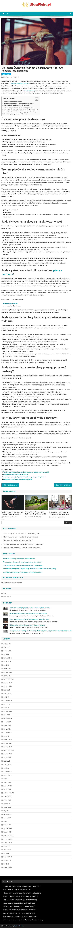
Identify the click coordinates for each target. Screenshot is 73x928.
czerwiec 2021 (8, 807)
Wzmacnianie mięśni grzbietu (20, 83)
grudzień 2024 (8, 711)
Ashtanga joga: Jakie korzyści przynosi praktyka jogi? (19, 906)
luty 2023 (6, 736)
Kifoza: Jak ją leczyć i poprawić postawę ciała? (17, 889)
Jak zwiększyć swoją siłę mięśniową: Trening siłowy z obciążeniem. (24, 477)
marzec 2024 (8, 722)
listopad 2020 (8, 832)
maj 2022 (6, 768)
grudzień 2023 (8, 729)
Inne (5, 593)
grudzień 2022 (8, 743)
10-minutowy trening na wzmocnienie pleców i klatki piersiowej (22, 886)
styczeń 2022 (8, 782)
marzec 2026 (8, 661)
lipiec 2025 (7, 690)
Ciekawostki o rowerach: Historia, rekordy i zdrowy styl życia (27, 625)
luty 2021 (6, 821)
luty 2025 (6, 708)
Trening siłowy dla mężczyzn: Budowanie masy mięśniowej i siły (35, 513)
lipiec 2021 (7, 803)
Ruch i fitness (6, 74)
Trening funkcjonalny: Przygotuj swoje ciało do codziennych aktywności (26, 472)
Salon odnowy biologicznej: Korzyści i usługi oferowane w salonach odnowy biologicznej (29, 568)
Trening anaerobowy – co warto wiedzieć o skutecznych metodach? (24, 544)
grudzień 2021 (8, 786)
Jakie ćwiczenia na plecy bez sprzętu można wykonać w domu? (21, 109)
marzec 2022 (8, 775)
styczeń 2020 (8, 867)
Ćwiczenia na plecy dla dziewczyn (13, 101)
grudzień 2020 (8, 828)
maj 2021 (6, 810)
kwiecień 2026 (8, 658)
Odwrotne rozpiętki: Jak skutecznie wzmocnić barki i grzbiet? (22, 533)
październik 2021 (9, 793)
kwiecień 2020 (8, 857)
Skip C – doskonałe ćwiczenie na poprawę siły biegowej (19, 910)
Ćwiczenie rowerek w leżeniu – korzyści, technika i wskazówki (59, 513)
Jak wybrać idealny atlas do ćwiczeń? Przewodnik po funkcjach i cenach (11, 485)
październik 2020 (9, 835)
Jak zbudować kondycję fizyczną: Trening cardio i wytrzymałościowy (30, 608)
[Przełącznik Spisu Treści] (36, 99)
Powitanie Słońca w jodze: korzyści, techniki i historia (19, 558)
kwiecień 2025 (8, 700)
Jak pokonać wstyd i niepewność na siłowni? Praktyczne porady (22, 572)
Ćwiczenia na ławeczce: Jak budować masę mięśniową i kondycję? (29, 619)
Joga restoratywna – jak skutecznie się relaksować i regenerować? (23, 565)
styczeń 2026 (8, 668)
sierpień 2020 (8, 842)
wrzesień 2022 (8, 754)
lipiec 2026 (7, 647)
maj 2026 (6, 654)
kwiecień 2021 (8, 814)
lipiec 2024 (7, 715)
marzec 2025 (8, 704)
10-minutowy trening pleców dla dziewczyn (15, 114)
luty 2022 (6, 778)
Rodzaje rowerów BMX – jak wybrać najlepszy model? (19, 913)
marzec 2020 (8, 860)
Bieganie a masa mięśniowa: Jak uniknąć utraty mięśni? (20, 916)
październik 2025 (9, 679)
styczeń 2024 (8, 725)
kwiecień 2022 (8, 771)
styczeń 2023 (8, 739)
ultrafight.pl (15, 77)
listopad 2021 (8, 789)
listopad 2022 (8, 747)
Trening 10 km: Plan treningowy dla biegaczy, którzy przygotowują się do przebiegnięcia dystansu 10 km (40, 631)
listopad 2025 (8, 676)
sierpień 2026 (8, 644)
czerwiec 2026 (8, 651)
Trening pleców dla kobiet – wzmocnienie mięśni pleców (19, 103)
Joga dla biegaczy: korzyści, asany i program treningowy (20, 899)
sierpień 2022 (8, 757)
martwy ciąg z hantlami (10, 303)
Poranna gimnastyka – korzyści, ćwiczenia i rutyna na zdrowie (28, 613)
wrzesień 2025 (8, 683)
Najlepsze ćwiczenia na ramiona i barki (15, 474)
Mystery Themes (18, 926)
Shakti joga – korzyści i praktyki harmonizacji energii (63, 485)
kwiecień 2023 (8, 732)
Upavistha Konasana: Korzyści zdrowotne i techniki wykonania (22, 547)
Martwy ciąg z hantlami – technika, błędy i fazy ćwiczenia (21, 537)
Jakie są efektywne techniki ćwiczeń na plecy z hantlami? (19, 107)
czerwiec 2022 (8, 764)
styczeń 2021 (8, 825)
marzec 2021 (8, 818)
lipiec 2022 (7, 761)
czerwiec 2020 (8, 850)
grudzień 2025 (8, 672)
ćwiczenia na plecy (29, 91)
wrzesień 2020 (8, 839)
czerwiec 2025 (8, 693)
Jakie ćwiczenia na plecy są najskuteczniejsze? (16, 105)
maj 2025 (6, 697)
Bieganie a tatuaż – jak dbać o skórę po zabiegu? (18, 540)
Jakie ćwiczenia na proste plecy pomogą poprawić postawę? (20, 112)
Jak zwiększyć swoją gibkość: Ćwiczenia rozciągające (19, 903)
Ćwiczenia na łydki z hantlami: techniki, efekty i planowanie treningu (23, 920)
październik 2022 (9, 750)
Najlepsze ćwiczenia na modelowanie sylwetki (17, 479)
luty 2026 (6, 665)
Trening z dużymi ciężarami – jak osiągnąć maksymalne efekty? (12, 513)
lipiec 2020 (7, 846)
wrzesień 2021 (8, 796)
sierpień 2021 (8, 800)
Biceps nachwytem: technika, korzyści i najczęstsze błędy (20, 896)
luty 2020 (6, 864)
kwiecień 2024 (8, 718)
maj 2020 (6, 853)
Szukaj (3, 519)
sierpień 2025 (8, 686)
